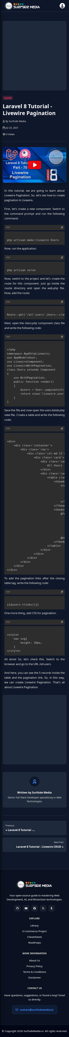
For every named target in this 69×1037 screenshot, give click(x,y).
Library (34, 925)
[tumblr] (52, 908)
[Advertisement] (34, 55)
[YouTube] (26, 908)
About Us (34, 960)
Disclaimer (34, 977)
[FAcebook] (35, 908)
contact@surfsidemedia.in (37, 1009)
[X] (43, 908)
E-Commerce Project (34, 931)
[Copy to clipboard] (62, 227)
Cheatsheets (34, 937)
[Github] (17, 908)
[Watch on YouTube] (34, 165)
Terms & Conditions (34, 971)
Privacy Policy (34, 966)
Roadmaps (34, 942)
